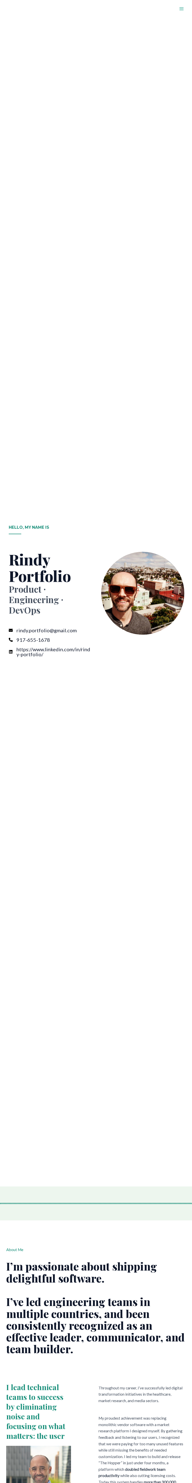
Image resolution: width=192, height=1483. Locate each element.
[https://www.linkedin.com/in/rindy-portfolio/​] (50, 652)
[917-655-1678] (29, 639)
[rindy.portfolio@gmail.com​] (43, 630)
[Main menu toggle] (181, 8)
